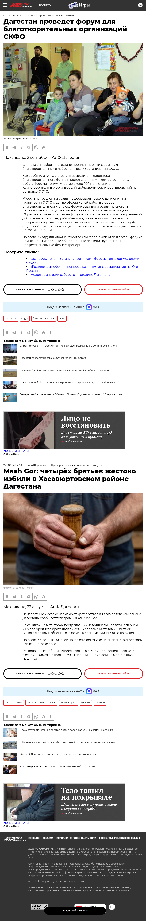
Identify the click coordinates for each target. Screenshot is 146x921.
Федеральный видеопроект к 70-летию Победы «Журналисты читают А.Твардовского (71, 394)
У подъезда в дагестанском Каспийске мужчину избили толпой (57, 766)
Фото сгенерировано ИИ (18, 587)
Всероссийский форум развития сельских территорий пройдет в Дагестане (65, 370)
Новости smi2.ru (16, 451)
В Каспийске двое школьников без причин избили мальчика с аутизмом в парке (67, 742)
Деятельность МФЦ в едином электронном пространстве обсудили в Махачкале (68, 382)
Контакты (34, 838)
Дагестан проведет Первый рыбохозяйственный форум (53, 357)
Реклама (48, 838)
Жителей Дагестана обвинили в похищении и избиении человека (59, 754)
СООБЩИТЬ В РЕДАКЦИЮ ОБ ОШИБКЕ (119, 838)
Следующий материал (75, 910)
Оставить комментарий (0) (113, 289)
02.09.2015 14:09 (12, 15)
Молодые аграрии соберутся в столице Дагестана (70, 274)
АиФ (34, 138)
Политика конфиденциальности (76, 838)
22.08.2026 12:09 (12, 465)
